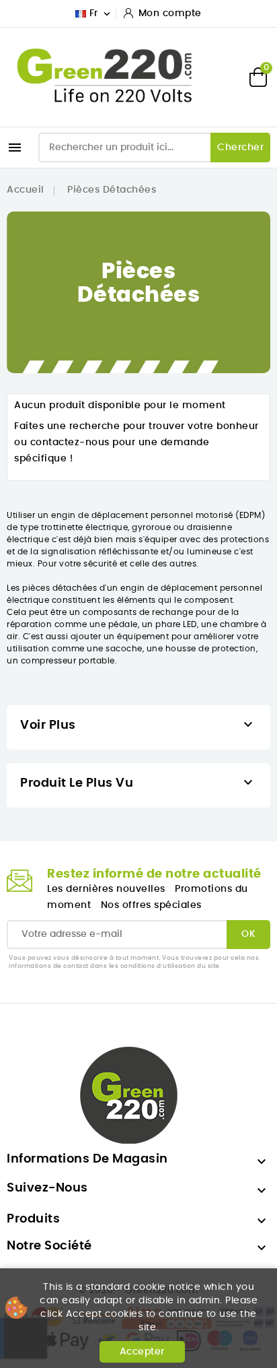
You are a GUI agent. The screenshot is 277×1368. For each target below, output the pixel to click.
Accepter (142, 1352)
